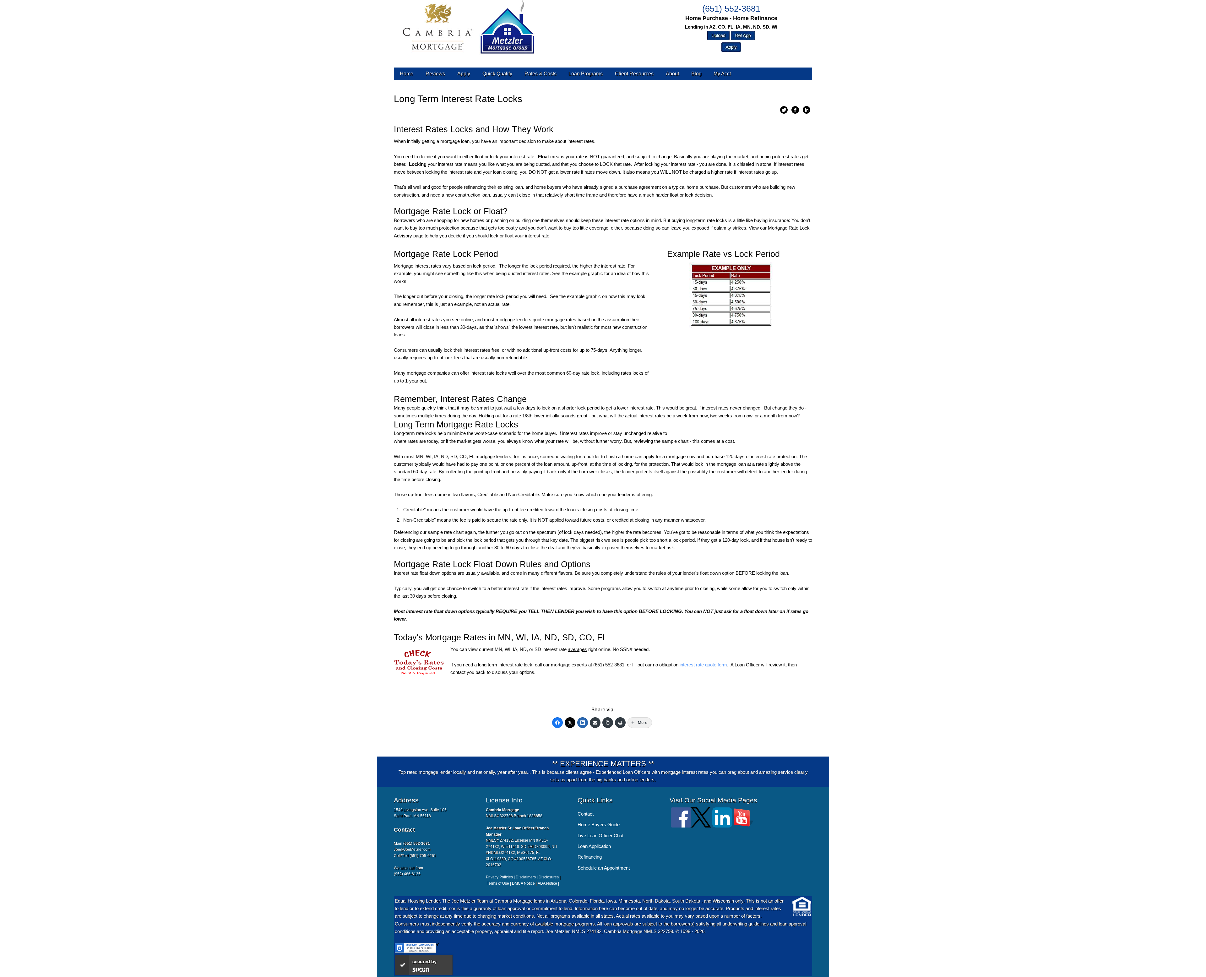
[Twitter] (570, 722)
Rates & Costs (540, 73)
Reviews (435, 73)
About (672, 73)
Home (406, 73)
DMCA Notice (523, 883)
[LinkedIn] (582, 722)
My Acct (722, 73)
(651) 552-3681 (731, 9)
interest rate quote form (703, 664)
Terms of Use (498, 883)
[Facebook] (557, 722)
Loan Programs (585, 73)
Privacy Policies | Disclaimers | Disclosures (522, 877)
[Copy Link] (607, 722)
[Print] (620, 722)
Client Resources (634, 73)
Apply (463, 73)
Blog (696, 73)
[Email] (595, 722)
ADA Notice (547, 883)
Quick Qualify (497, 73)
